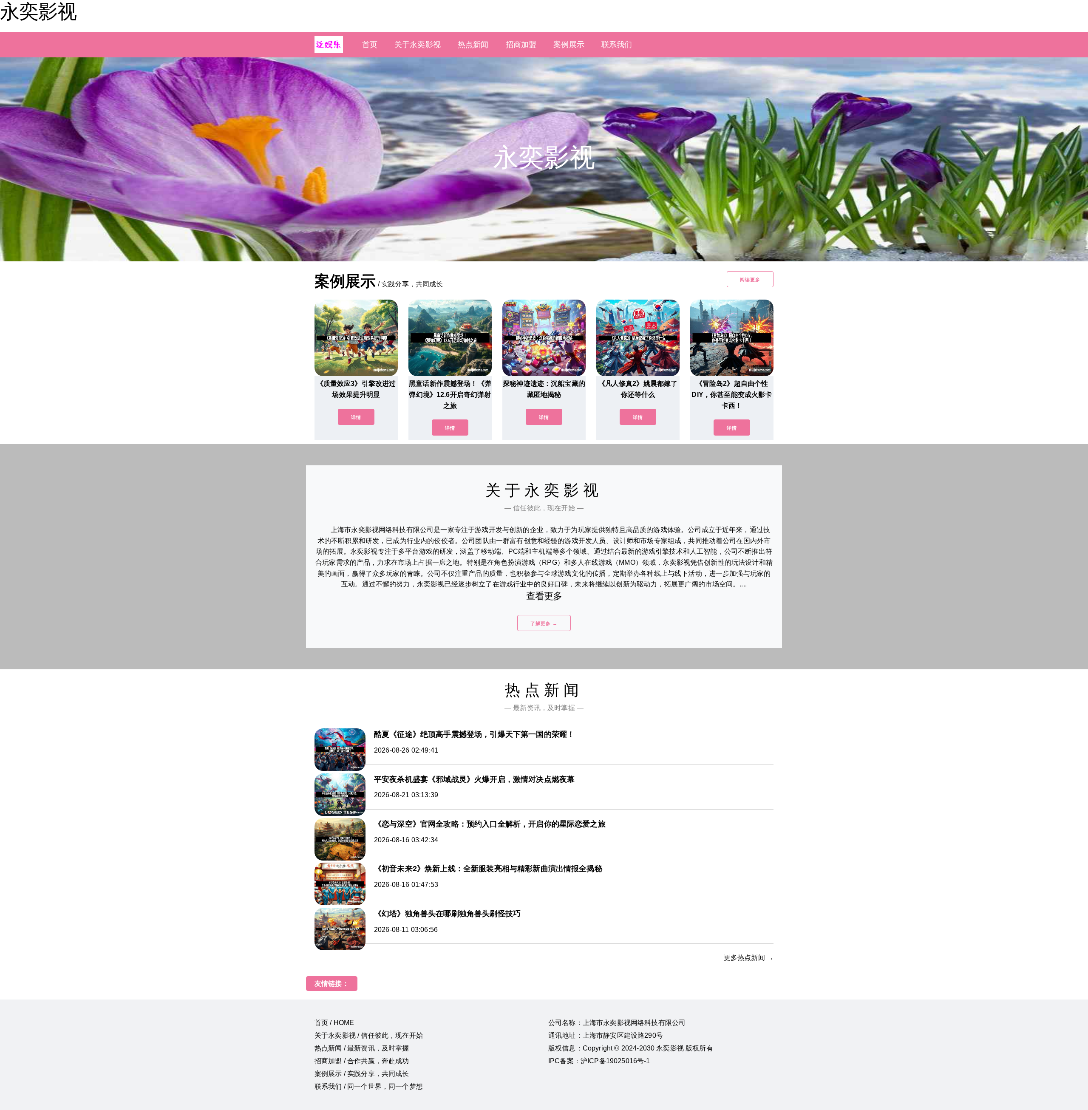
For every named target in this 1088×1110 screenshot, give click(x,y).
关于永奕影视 (417, 44)
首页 (369, 44)
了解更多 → (544, 623)
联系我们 (616, 44)
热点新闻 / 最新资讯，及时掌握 (361, 1048)
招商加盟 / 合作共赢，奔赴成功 (361, 1061)
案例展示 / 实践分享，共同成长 (361, 1073)
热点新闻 (473, 44)
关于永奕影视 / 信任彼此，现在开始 (368, 1035)
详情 (356, 417)
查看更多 (544, 596)
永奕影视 (38, 11)
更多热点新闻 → (749, 957)
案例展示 (568, 44)
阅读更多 (750, 279)
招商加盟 (521, 44)
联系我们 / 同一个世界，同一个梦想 (368, 1086)
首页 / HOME (334, 1022)
